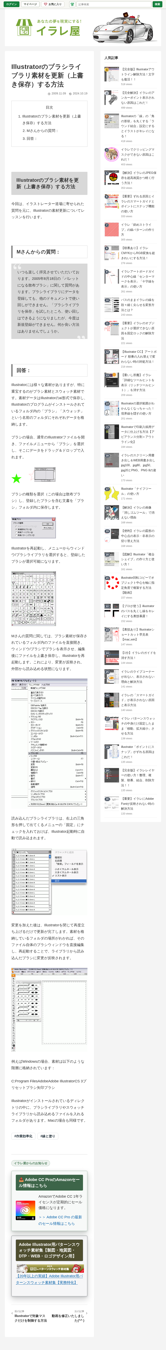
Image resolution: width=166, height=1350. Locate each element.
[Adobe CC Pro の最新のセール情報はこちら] (25, 1210)
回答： (32, 139)
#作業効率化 (23, 1136)
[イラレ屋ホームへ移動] (72, 4)
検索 (157, 4)
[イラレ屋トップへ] (83, 27)
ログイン (11, 4)
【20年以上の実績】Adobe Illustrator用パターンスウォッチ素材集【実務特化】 (49, 1279)
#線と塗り (47, 1136)
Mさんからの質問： (43, 131)
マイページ (31, 4)
